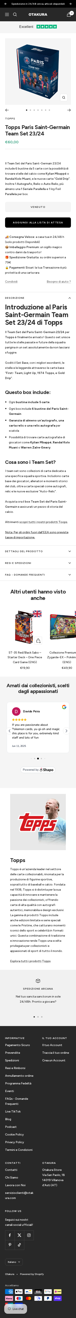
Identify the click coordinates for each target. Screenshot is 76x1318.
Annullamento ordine (19, 1076)
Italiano (12, 1262)
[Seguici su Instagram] (29, 1235)
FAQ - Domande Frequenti (25, 574)
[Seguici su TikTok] (19, 1245)
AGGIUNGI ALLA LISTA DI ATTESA (38, 222)
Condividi (11, 281)
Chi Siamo (11, 1177)
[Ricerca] (15, 14)
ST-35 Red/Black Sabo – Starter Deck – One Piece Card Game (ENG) (25, 657)
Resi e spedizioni (18, 563)
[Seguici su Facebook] (10, 1235)
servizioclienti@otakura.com (19, 1195)
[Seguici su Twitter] (19, 1235)
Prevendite (12, 1053)
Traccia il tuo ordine (55, 1053)
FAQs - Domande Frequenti (16, 1101)
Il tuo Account (52, 1045)
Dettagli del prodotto (24, 551)
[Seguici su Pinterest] (10, 1245)
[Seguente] (69, 110)
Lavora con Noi (15, 1185)
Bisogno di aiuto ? (59, 281)
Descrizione (14, 297)
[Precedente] (7, 110)
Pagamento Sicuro (17, 1045)
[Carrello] (69, 15)
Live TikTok (13, 1111)
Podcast (11, 1127)
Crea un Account (53, 1060)
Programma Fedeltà (18, 1083)
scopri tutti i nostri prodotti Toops (43, 522)
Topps (10, 118)
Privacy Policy (14, 1142)
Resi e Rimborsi (15, 1068)
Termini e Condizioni (19, 1150)
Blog (8, 1119)
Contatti (11, 1170)
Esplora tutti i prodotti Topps (30, 961)
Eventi (9, 1091)
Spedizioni (12, 1060)
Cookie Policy (14, 1134)
